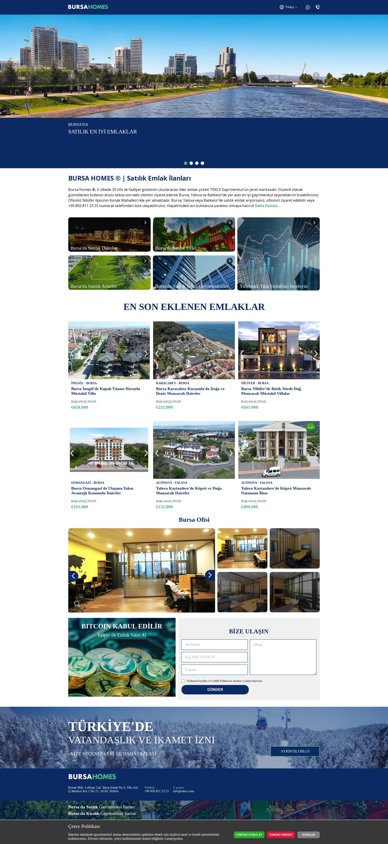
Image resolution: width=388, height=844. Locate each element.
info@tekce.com (183, 791)
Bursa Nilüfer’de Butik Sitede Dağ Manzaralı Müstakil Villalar (271, 391)
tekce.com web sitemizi (134, 194)
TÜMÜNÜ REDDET (281, 834)
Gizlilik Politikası (220, 681)
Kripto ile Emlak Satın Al (122, 635)
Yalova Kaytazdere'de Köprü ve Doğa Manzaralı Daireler (189, 490)
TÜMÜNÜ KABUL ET (249, 834)
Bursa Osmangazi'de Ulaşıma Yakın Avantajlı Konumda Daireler (102, 490)
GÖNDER (215, 689)
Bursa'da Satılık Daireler (94, 248)
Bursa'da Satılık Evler (176, 248)
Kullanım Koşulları (197, 681)
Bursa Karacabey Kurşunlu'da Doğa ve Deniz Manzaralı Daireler (190, 391)
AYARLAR (308, 834)
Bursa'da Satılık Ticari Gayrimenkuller (192, 286)
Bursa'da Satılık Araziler (94, 286)
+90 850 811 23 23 (156, 791)
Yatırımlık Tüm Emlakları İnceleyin (274, 286)
